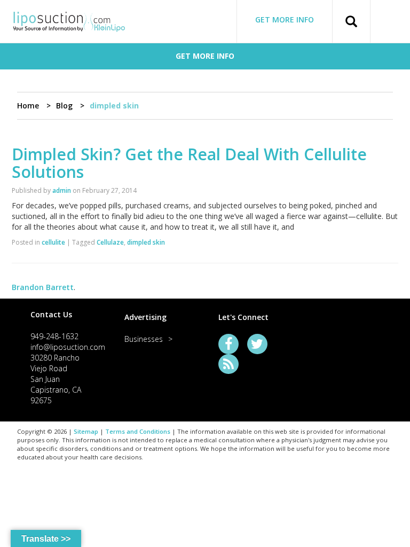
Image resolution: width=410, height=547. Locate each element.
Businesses (143, 339)
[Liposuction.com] (69, 20)
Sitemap (86, 431)
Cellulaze (110, 242)
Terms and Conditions (137, 431)
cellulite (53, 242)
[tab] (64, 314)
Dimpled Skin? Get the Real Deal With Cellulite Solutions (189, 163)
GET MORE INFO (284, 19)
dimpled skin (146, 242)
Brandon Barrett (43, 287)
